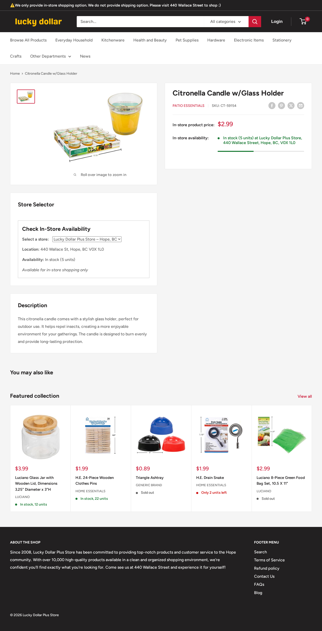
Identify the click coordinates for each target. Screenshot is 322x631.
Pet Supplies (187, 40)
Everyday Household (74, 40)
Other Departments (48, 56)
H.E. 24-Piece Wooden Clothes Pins (94, 480)
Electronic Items (249, 40)
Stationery (282, 40)
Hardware (216, 40)
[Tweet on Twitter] (291, 105)
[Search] (255, 21)
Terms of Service (269, 560)
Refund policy (266, 568)
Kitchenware (113, 40)
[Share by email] (300, 105)
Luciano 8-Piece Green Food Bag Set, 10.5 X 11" (281, 480)
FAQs (259, 584)
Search (260, 552)
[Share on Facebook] (271, 105)
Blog (258, 592)
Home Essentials (90, 491)
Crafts (15, 56)
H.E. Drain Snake (210, 477)
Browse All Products (28, 40)
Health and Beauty (150, 40)
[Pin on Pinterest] (281, 105)
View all (305, 396)
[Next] (312, 458)
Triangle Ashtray (150, 477)
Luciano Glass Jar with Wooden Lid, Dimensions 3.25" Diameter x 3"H (36, 483)
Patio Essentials (189, 106)
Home (15, 73)
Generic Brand (149, 485)
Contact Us (264, 576)
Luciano (22, 497)
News (85, 56)
